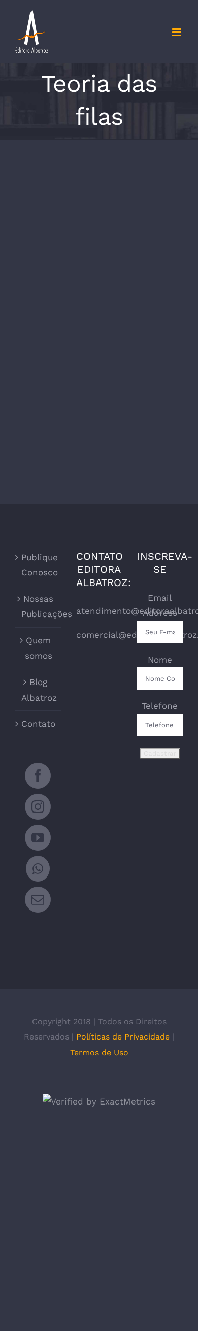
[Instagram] (38, 807)
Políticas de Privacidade (123, 1037)
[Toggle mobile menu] (177, 32)
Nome (160, 660)
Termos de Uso (99, 1052)
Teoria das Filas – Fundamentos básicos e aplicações (54, 221)
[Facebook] (38, 776)
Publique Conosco (38, 565)
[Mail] (38, 900)
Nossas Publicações (38, 607)
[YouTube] (38, 838)
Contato (38, 724)
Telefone (160, 706)
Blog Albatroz (38, 690)
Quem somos (38, 648)
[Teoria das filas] (54, 251)
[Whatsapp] (38, 869)
